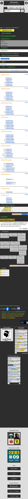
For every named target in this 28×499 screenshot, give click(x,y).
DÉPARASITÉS (9, 201)
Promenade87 (14, 377)
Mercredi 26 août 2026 (11, 366)
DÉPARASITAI (9, 106)
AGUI (18, 346)
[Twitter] (22, 323)
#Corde (20, 345)
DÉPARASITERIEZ (10, 141)
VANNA (20, 336)
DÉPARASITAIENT (9, 99)
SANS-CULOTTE (21, 339)
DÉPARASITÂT (9, 166)
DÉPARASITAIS (9, 92)
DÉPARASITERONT (10, 128)
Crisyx (9, 372)
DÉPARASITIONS (9, 96)
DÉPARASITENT (9, 85)
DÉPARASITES (9, 79)
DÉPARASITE (9, 78)
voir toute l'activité (24, 353)
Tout (24, 341)
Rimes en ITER (3, 64)
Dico (3, 27)
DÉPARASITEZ (9, 84)
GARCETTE (23, 349)
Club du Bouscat (10, 365)
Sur (3, 308)
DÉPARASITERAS (9, 122)
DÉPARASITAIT (9, 95)
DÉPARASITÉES (9, 202)
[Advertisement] (14, 19)
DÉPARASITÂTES (9, 112)
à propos (26, 74)
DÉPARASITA (9, 109)
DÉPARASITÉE (9, 199)
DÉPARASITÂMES (9, 111)
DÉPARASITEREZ (9, 126)
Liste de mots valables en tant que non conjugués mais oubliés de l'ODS (13, 373)
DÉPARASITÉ (9, 198)
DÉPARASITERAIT (10, 138)
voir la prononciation (5, 58)
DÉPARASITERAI (9, 120)
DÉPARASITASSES (10, 165)
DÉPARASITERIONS (10, 139)
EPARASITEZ (4, 275)
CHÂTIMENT (21, 350)
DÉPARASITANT (9, 192)
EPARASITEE (4, 271)
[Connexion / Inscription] (26, 3)
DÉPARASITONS (9, 82)
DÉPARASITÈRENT (10, 114)
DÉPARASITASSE (9, 163)
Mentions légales (14, 468)
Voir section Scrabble (9, 36)
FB (13, 491)
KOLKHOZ (12, 361)
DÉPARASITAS (9, 108)
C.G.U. (14, 473)
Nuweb (17, 496)
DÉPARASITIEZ (9, 98)
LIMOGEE (19, 342)
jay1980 (9, 357)
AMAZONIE (23, 330)
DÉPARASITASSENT (10, 171)
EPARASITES (4, 273)
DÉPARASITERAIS (10, 135)
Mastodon (17, 491)
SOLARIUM (16, 369)
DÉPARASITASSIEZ (10, 169)
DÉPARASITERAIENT (10, 142)
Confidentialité (14, 478)
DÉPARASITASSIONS (10, 168)
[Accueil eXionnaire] (1, 27)
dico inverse (24, 214)
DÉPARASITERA (9, 123)
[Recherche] (22, 10)
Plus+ (26, 332)
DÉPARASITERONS (10, 125)
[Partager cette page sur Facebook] (21, 323)
